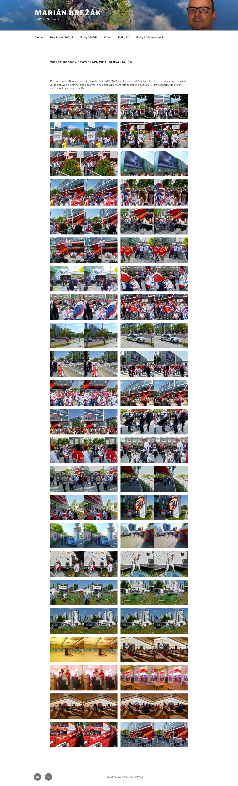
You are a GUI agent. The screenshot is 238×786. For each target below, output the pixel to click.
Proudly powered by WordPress (124, 776)
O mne (39, 37)
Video (107, 37)
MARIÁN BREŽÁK (68, 13)
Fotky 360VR (88, 37)
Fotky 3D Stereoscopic (150, 37)
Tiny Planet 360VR (61, 37)
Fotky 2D (123, 37)
